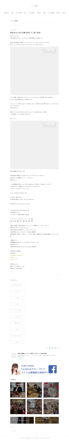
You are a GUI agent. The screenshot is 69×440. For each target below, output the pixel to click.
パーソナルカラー (17, 316)
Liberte (25, 12)
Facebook (58, 12)
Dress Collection (32, 12)
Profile (12, 12)
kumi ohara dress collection (17, 335)
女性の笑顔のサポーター (17, 285)
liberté (17, 329)
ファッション (17, 291)
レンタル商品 (51, 12)
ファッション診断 (17, 310)
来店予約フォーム (14, 259)
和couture (39, 12)
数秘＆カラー (17, 323)
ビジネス (17, 304)
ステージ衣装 (19, 12)
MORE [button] (63, 12)
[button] (6, 13)
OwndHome (6, 12)
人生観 (17, 297)
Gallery (44, 12)
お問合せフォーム (14, 257)
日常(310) (11, 271)
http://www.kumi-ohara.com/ (16, 255)
